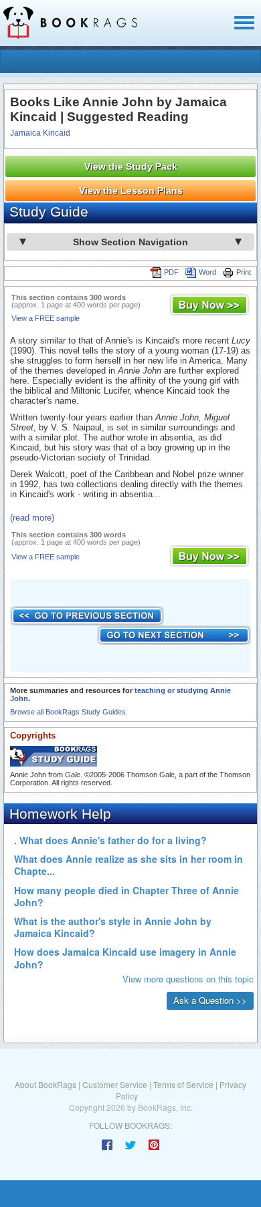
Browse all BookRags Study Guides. (69, 712)
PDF (171, 272)
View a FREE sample (45, 318)
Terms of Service (183, 1084)
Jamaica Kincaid (40, 133)
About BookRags (45, 1084)
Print (243, 272)
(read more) (32, 518)
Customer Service (114, 1084)
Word (207, 272)
